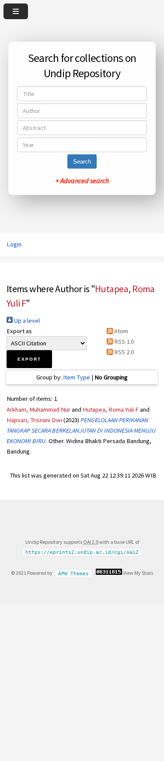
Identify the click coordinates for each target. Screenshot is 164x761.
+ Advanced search (82, 180)
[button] (29, 359)
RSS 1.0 (123, 341)
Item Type (76, 377)
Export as (19, 331)
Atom (120, 331)
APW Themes (73, 573)
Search (82, 161)
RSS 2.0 (123, 352)
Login (14, 244)
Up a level (26, 320)
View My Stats (138, 573)
